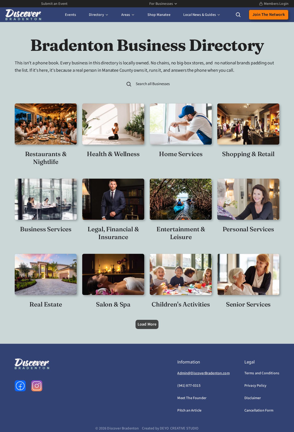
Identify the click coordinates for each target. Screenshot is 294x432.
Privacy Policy (255, 385)
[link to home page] (23, 14)
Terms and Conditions (261, 373)
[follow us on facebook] (20, 385)
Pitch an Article (189, 410)
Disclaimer (252, 398)
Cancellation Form (259, 410)
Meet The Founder (191, 398)
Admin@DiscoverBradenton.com (203, 373)
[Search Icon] (238, 15)
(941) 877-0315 (188, 385)
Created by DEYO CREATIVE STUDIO (170, 428)
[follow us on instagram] (36, 385)
